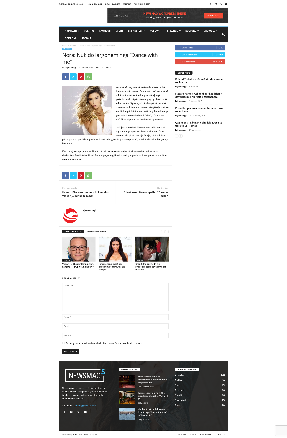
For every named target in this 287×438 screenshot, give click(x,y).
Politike (89, 30)
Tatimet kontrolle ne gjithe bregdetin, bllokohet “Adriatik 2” (153, 395)
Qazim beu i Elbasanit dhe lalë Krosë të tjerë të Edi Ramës (198, 124)
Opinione (71, 38)
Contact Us (220, 434)
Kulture (190, 30)
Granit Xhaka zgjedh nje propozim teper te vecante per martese (150, 266)
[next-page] (167, 231)
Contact (127, 4)
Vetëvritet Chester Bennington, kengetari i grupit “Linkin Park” (78, 265)
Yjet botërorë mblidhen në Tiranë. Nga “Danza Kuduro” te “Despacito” (152, 412)
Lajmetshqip (70, 67)
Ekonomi (105, 30)
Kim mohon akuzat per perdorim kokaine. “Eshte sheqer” (112, 266)
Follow (219, 54)
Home (64, 45)
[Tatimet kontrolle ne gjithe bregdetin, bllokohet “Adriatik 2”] (127, 397)
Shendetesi (135, 30)
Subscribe (218, 61)
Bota (177, 405)
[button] (223, 34)
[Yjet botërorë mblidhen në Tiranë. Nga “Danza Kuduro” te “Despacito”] (127, 414)
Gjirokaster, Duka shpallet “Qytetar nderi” (146, 194)
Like (221, 47)
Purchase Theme (142, 4)
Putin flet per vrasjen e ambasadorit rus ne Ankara (199, 109)
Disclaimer (181, 434)
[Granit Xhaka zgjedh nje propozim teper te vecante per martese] (152, 249)
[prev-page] (163, 231)
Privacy (193, 434)
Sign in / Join (95, 4)
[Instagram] (216, 4)
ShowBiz (209, 30)
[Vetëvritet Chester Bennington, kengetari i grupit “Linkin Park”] (79, 249)
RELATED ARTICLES (73, 231)
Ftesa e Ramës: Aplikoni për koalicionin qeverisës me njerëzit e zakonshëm (198, 95)
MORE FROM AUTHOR (96, 231)
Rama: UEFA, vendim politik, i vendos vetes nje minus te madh (85, 194)
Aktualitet (72, 30)
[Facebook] (210, 4)
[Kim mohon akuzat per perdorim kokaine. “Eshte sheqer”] (115, 249)
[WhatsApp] (88, 76)
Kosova (154, 30)
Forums (116, 4)
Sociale (86, 38)
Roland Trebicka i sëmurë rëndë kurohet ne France (199, 80)
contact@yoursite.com (85, 405)
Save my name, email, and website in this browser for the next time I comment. (104, 343)
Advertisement (206, 434)
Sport (119, 30)
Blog (107, 4)
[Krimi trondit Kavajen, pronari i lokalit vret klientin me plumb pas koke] (127, 381)
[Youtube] (226, 4)
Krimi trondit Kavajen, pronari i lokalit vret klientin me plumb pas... (152, 379)
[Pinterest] (81, 76)
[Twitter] (221, 4)
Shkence (172, 30)
